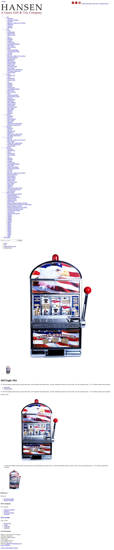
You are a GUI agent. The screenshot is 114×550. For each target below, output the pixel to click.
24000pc (9, 218)
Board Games (11, 65)
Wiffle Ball (10, 24)
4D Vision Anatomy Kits (13, 71)
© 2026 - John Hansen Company (9, 548)
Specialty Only (11, 33)
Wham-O (9, 26)
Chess (9, 30)
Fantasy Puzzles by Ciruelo (14, 206)
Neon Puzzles (11, 201)
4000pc (9, 228)
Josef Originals (11, 72)
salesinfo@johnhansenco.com (14, 543)
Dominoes (10, 39)
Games (7, 74)
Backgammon (11, 32)
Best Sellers (7, 237)
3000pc (9, 230)
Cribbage (9, 41)
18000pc (9, 219)
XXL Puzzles (10, 212)
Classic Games (11, 35)
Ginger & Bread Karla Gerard (15, 209)
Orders (6, 525)
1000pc (9, 234)
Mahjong (9, 38)
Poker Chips (10, 45)
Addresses (6, 528)
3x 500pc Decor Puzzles (13, 210)
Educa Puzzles (9, 192)
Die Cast (9, 54)
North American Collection (14, 194)
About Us (6, 511)
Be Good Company (12, 57)
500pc (9, 236)
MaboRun (10, 27)
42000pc (9, 215)
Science (7, 114)
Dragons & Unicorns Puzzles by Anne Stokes (19, 204)
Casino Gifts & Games (13, 51)
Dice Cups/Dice (11, 47)
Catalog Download (87, 3)
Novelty (7, 147)
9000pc (9, 222)
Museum (7, 126)
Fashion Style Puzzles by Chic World (17, 207)
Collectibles (8, 137)
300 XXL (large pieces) (13, 213)
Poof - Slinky (10, 68)
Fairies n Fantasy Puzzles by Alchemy (17, 203)
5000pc (9, 227)
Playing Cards (11, 42)
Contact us (7, 514)
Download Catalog (9, 499)
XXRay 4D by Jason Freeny (14, 69)
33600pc (9, 216)
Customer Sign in (103, 3)
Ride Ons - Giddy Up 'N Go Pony (16, 23)
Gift (6, 29)
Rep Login (95, 3)
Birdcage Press (11, 59)
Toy (6, 17)
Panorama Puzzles (12, 195)
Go (8, 36)
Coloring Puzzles (11, 198)
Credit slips (7, 526)
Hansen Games (11, 63)
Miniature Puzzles (12, 200)
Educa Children (11, 62)
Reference (3, 394)
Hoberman (10, 18)
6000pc (9, 225)
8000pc (9, 224)
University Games (12, 66)
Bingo (9, 48)
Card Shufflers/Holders (13, 44)
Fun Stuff (9, 21)
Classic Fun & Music (12, 20)
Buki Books (10, 60)
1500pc (9, 233)
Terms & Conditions (9, 509)
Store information (5, 545)
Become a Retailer (9, 500)
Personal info (7, 523)
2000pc (9, 231)
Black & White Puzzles (13, 197)
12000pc (9, 221)
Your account (5, 517)
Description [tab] (7, 387)
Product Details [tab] (8, 389)
